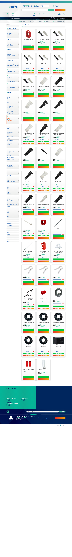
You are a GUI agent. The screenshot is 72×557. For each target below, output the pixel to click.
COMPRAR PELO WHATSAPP (28, 70)
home (12, 18)
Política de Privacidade (37, 0)
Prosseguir (59, 0)
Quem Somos (10, 2)
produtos (15, 18)
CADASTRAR (62, 411)
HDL (41, 373)
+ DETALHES (27, 68)
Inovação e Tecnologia (22, 2)
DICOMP (27, 255)
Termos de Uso (42, 0)
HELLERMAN (27, 231)
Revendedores (63, 2)
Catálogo (35, 2)
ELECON (42, 255)
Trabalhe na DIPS (56, 2)
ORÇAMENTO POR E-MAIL (29, 72)
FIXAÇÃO (17, 18)
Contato (51, 2)
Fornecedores (29, 2)
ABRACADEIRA (22, 18)
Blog (43, 2)
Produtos (15, 2)
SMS (41, 231)
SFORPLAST (42, 90)
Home (7, 422)
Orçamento (47, 2)
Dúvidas (39, 2)
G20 (26, 90)
